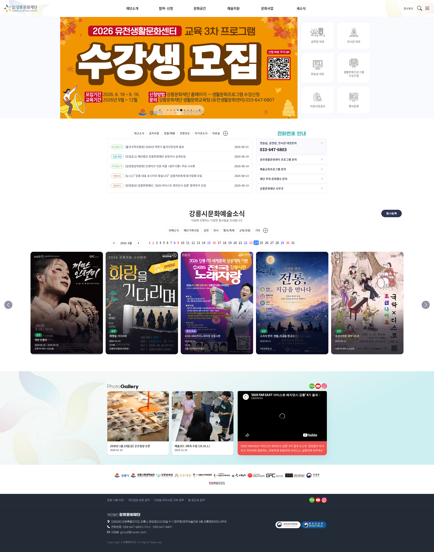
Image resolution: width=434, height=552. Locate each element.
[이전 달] (114, 243)
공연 (206, 230)
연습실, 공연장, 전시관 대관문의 (278, 143)
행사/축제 (228, 230)
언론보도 (185, 133)
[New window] (122, 475)
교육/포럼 (244, 230)
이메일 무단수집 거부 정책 (169, 500)
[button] (160, 110)
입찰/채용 (169, 133)
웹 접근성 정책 (196, 500)
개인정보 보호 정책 (139, 500)
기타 (257, 230)
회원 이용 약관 (115, 500)
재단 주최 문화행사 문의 (273, 179)
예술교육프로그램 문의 (273, 169)
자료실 (216, 133)
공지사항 (154, 133)
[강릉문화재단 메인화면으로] (24, 8)
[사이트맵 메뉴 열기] (427, 8)
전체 (174, 230)
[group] (237, 242)
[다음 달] (138, 243)
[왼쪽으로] (8, 305)
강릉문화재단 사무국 (271, 188)
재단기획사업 (191, 230)
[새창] (312, 386)
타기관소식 (201, 133)
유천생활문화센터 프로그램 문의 (278, 159)
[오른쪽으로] (426, 305)
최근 (139, 133)
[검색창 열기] (420, 8)
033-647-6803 (273, 149)
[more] (225, 133)
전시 (216, 230)
